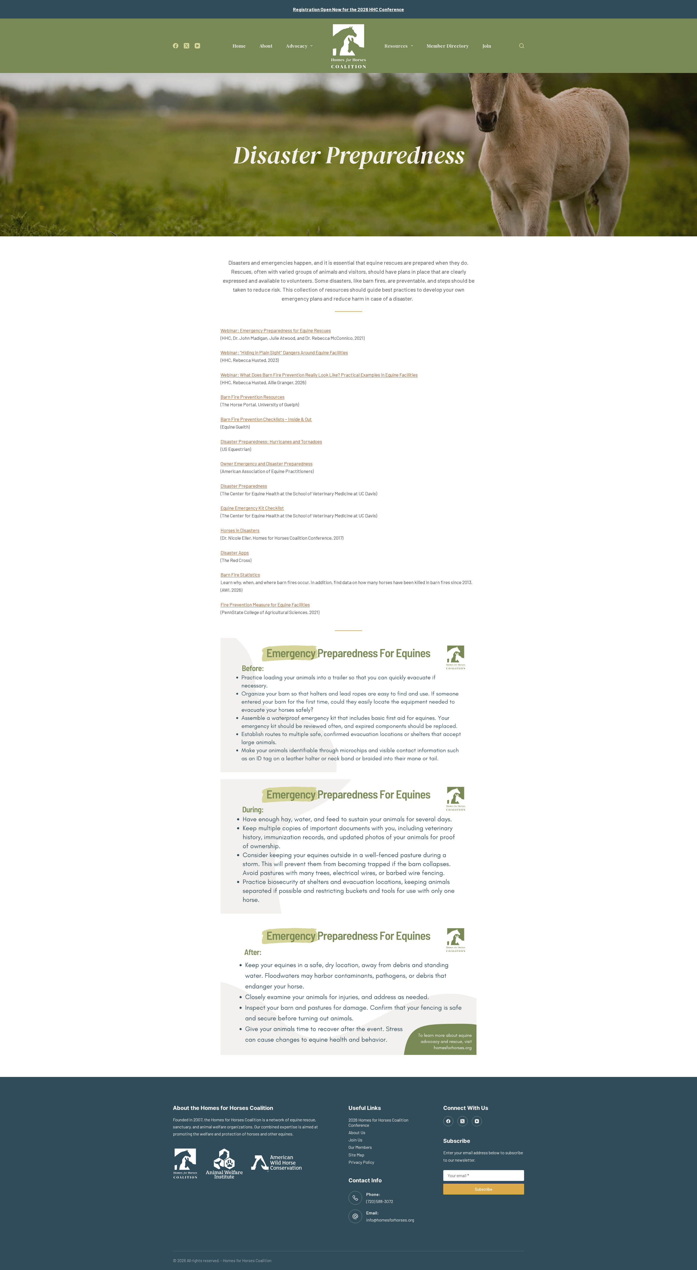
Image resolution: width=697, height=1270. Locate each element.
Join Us (355, 1139)
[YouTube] (197, 45)
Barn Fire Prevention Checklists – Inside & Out (266, 419)
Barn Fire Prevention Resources (253, 396)
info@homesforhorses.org (390, 1219)
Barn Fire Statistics (240, 574)
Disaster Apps (235, 552)
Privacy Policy (361, 1162)
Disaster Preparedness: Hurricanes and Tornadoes (271, 441)
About (266, 46)
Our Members (360, 1147)
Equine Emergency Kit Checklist (252, 508)
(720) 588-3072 (379, 1201)
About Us (356, 1132)
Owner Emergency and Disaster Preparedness (267, 463)
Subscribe (483, 1189)
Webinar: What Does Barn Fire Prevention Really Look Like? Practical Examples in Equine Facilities (319, 374)
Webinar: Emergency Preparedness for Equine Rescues (276, 330)
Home (239, 46)
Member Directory (448, 46)
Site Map (356, 1154)
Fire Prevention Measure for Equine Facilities (265, 604)
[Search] (521, 45)
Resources (396, 46)
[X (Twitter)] (186, 45)
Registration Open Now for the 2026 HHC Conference (348, 9)
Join (486, 46)
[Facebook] (175, 45)
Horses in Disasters (240, 530)
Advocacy (296, 46)
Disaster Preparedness (244, 486)
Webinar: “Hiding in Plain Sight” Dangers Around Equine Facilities (284, 352)
